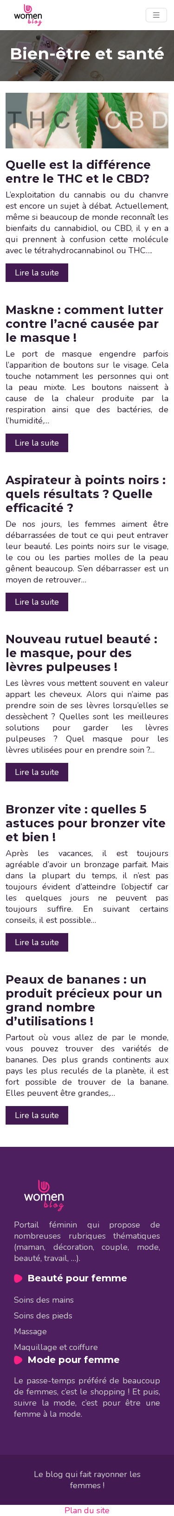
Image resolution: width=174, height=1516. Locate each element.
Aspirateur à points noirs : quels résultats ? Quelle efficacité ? (86, 494)
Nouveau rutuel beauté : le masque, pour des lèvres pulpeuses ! (81, 653)
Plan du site (87, 1510)
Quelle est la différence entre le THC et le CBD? (78, 172)
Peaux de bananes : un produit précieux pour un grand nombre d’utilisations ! (84, 1000)
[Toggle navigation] (156, 15)
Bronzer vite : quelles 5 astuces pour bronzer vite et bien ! (86, 823)
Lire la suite (37, 272)
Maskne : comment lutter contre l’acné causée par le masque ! (84, 324)
